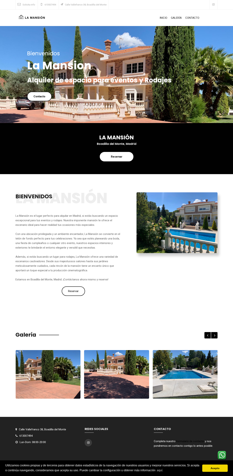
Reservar (116, 156)
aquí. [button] (160, 470)
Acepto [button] (215, 468)
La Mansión (48, 394)
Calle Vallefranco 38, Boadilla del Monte (85, 4)
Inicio (163, 17)
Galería (176, 17)
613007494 (50, 4)
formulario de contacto (190, 441)
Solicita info (29, 4)
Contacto (192, 17)
